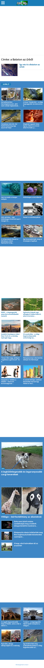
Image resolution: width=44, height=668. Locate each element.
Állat (3, 468)
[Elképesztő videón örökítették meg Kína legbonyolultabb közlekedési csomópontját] (6, 535)
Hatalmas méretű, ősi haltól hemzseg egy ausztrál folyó (9, 126)
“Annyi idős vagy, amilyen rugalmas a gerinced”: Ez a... (10, 359)
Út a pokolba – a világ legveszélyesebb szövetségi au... (31, 336)
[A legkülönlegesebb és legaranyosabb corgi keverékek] (22, 455)
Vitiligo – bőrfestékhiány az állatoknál (21, 516)
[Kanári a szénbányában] (33, 209)
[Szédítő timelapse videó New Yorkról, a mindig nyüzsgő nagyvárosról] (11, 326)
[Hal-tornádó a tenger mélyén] (11, 189)
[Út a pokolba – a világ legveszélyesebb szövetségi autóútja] (33, 326)
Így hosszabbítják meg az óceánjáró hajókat (32, 240)
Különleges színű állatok (32, 197)
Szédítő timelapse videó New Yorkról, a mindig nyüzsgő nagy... (10, 336)
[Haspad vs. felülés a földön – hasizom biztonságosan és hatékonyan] (11, 371)
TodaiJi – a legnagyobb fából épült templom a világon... (32, 623)
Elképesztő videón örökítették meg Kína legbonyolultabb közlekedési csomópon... (28, 535)
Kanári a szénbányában (31, 217)
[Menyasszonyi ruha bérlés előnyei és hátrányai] (33, 349)
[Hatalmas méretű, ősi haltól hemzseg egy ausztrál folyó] (11, 116)
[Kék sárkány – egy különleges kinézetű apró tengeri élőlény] (11, 209)
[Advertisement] (22, 30)
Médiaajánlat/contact (22, 664)
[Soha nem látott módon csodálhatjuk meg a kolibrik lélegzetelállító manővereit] (6, 525)
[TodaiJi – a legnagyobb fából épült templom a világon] (33, 613)
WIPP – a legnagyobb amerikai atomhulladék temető (10, 314)
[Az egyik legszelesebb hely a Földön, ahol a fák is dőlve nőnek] (11, 613)
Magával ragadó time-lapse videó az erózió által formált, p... (31, 126)
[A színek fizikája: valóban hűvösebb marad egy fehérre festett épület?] (33, 371)
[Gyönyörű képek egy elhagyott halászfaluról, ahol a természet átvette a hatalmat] (33, 304)
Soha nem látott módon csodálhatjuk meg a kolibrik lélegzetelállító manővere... (25, 524)
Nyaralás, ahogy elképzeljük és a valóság (10, 644)
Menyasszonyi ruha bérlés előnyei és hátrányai (33, 359)
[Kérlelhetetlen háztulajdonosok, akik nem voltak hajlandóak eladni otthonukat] (11, 94)
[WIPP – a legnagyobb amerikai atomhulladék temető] (11, 304)
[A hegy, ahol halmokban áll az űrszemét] (6, 546)
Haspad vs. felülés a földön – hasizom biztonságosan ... (8, 381)
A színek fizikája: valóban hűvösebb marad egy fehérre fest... (32, 381)
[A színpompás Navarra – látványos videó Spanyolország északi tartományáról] (11, 231)
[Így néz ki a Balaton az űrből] (9, 70)
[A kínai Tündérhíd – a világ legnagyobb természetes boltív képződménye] (33, 94)
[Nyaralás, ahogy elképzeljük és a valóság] (11, 635)
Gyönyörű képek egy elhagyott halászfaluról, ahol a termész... (32, 314)
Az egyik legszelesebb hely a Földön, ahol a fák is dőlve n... (11, 623)
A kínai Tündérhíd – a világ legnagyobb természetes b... (33, 104)
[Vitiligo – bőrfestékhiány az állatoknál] (22, 500)
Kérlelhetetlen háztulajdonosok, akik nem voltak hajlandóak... (10, 104)
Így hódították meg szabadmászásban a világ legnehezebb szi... (32, 645)
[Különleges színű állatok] (33, 189)
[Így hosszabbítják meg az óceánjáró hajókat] (33, 231)
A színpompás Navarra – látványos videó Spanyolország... (10, 241)
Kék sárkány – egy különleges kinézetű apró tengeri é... (11, 219)
